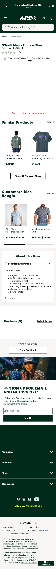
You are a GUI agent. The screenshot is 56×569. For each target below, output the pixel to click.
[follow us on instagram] (25, 499)
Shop (5, 473)
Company (7, 451)
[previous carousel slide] (6, 6)
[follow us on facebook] (19, 499)
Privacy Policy (33, 527)
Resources (8, 483)
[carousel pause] (53, 6)
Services (7, 462)
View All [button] (50, 122)
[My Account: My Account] (44, 18)
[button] (28, 176)
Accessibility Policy (9, 530)
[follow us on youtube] (36, 499)
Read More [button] (10, 298)
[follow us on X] (31, 499)
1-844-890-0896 (18, 549)
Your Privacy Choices (36, 530)
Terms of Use (7, 527)
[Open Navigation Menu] (5, 18)
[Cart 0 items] (50, 18)
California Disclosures (19, 534)
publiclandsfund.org (29, 562)
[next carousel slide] (49, 6)
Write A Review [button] (44, 321)
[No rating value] (10, 52)
